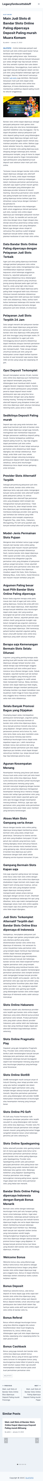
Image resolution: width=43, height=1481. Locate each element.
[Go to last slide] (6, 1440)
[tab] (17, 1464)
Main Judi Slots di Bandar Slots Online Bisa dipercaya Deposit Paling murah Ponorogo (11, 1393)
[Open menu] (39, 4)
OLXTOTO (7, 48)
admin (7, 42)
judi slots (13, 78)
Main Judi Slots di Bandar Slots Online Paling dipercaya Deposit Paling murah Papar (32, 1393)
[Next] (37, 1440)
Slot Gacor (7, 14)
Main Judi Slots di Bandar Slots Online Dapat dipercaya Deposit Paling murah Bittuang (20, 1425)
